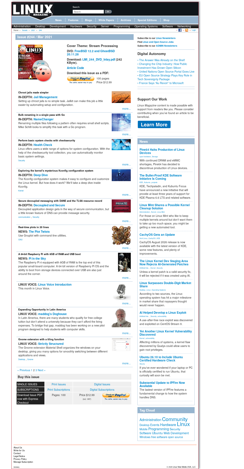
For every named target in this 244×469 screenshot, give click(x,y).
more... (126, 108)
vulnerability (162, 316)
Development (58, 26)
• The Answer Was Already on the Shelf (161, 60)
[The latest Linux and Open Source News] (186, 30)
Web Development (176, 433)
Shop (166, 20)
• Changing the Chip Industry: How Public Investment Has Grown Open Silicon (162, 66)
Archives (126, 20)
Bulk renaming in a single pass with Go (41, 115)
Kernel (20, 190)
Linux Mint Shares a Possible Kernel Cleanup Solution (165, 206)
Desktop (40, 26)
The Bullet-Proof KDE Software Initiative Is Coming (161, 177)
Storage (155, 156)
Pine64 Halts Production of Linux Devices (162, 151)
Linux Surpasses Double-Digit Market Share (165, 284)
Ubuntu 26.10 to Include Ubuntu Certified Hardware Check (161, 358)
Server (105, 26)
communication (24, 217)
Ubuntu (142, 364)
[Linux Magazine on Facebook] (179, 30)
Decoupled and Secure (49, 205)
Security (91, 26)
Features (73, 20)
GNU (20, 239)
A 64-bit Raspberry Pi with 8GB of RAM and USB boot (49, 254)
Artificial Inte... (144, 268)
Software (167, 26)
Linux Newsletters (166, 38)
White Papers (106, 20)
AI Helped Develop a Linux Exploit (163, 312)
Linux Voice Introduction (54, 284)
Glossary (16, 467)
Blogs (88, 20)
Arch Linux (143, 238)
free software (159, 437)
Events (154, 425)
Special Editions (147, 20)
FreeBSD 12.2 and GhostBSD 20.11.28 (91, 52)
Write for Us (19, 450)
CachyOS (152, 238)
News (58, 20)
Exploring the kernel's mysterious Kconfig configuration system (55, 170)
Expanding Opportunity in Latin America (42, 309)
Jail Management (45, 97)
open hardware (145, 156)
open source (175, 437)
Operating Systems (146, 26)
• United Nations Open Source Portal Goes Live (165, 71)
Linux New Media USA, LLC (184, 467)
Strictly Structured (50, 344)
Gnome (30, 359)
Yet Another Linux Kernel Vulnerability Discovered (166, 333)
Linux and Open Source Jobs (158, 42)
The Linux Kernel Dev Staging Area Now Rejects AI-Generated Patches (164, 262)
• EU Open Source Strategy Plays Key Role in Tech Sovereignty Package (164, 77)
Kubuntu (147, 182)
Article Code (75, 68)
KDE (141, 182)
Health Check (43, 145)
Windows (145, 437)
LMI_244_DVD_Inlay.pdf (98, 59)
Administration (22, 26)
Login (194, 30)
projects (154, 182)
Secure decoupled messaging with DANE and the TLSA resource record (60, 201)
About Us (18, 447)
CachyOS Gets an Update (157, 234)
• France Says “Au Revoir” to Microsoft (160, 83)
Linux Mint (161, 212)
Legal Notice (19, 456)
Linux (149, 290)
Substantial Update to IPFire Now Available (162, 384)
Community (175, 419)
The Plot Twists (39, 231)
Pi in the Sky (37, 258)
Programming (122, 26)
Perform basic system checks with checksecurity (46, 140)
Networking (184, 26)
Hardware (76, 26)
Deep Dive (41, 175)
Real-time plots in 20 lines (33, 227)
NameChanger (44, 119)
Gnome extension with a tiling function (41, 339)
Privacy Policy (20, 458)
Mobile (144, 429)
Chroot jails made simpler (33, 92)
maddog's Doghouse (52, 314)
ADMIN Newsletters (166, 45)
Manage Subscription (23, 461)
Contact (17, 453)
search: (76, 6)
